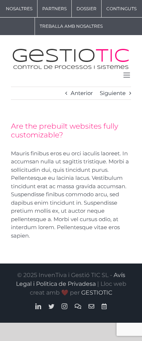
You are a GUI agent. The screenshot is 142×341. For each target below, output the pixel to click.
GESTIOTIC (96, 292)
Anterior (82, 93)
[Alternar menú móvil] (127, 75)
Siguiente (113, 93)
